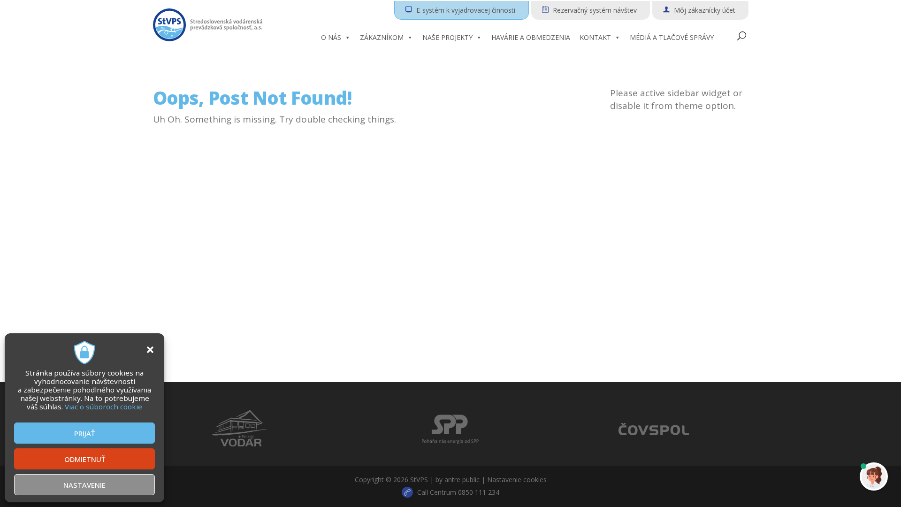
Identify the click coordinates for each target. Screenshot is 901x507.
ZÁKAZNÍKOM (382, 37)
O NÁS (331, 37)
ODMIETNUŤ (84, 459)
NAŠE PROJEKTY (447, 37)
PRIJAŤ (84, 433)
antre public (462, 479)
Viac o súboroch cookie (103, 406)
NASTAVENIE (84, 485)
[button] (150, 349)
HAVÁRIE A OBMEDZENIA (530, 37)
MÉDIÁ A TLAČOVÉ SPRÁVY (672, 37)
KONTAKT (595, 37)
